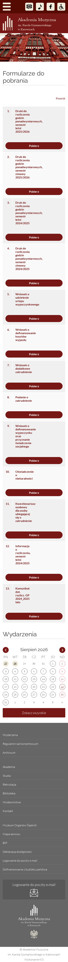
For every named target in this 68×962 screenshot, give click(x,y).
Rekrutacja (9, 784)
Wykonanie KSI (34, 959)
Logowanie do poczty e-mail (20, 860)
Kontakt (8, 811)
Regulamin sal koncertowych (20, 744)
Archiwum (9, 752)
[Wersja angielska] (29, 7)
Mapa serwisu (11, 834)
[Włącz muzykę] (40, 7)
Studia (7, 775)
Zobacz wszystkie (34, 713)
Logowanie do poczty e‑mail (34, 884)
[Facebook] (51, 7)
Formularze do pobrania (23, 77)
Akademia (9, 767)
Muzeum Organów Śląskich (20, 825)
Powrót (60, 98)
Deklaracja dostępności (17, 852)
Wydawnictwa (12, 802)
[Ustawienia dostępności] (61, 7)
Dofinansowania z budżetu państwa (25, 869)
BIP (5, 843)
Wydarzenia (10, 735)
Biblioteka (9, 793)
